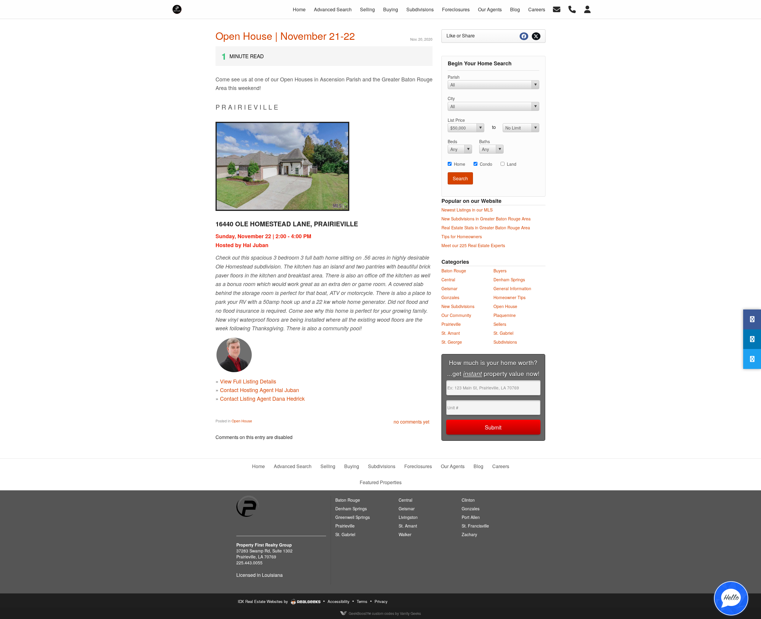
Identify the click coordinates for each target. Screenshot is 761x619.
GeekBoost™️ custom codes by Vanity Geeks (385, 613)
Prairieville (451, 324)
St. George (451, 342)
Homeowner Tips (509, 297)
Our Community (456, 315)
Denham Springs (509, 279)
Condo (486, 164)
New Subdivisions (457, 306)
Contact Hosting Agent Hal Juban (259, 390)
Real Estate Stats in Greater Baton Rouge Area (485, 227)
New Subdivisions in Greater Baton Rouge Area (486, 219)
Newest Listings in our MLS (467, 210)
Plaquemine (504, 315)
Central (448, 279)
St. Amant (450, 333)
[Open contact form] (556, 8)
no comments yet (411, 421)
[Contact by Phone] (572, 8)
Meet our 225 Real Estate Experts (473, 245)
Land (511, 164)
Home (459, 164)
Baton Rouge (453, 271)
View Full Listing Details (248, 381)
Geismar (449, 288)
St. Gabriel (503, 333)
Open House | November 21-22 (285, 35)
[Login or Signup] (587, 8)
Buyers (500, 271)
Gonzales (450, 297)
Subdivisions (505, 342)
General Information (512, 288)
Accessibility (339, 601)
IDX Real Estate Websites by (263, 601)
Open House (242, 420)
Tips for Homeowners (461, 236)
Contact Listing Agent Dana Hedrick (262, 398)
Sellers (499, 324)
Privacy (381, 601)
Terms (362, 601)
